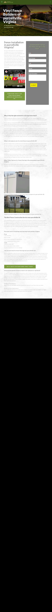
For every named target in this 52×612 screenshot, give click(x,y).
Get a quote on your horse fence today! (20, 266)
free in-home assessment (38, 165)
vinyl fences (24, 118)
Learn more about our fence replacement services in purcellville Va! (14, 96)
